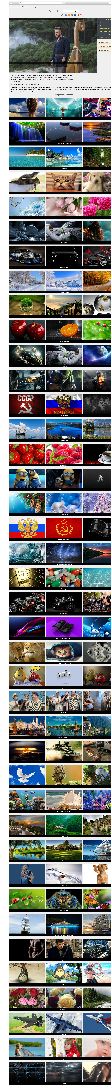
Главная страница (16, 7)
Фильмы (26, 7)
